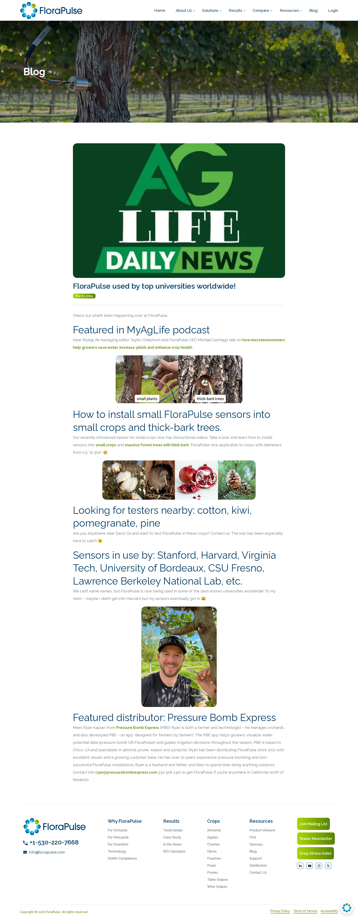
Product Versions (262, 830)
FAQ (252, 837)
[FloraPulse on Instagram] (319, 866)
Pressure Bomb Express (137, 727)
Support (255, 858)
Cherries (213, 844)
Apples (212, 837)
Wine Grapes (217, 887)
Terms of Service (305, 911)
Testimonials (173, 830)
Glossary (256, 844)
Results (235, 10)
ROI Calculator (174, 851)
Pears (211, 865)
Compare (261, 10)
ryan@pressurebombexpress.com (126, 772)
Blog (313, 10)
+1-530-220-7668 (54, 842)
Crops (213, 821)
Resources (289, 10)
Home (159, 10)
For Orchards (117, 830)
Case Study (172, 837)
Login (333, 10)
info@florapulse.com (46, 852)
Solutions (210, 10)
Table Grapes (217, 880)
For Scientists (118, 844)
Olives (212, 851)
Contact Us (258, 872)
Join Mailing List (313, 824)
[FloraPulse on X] (328, 866)
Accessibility (329, 911)
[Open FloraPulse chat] (347, 908)
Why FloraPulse (125, 821)
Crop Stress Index (315, 853)
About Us (184, 10)
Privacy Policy (280, 911)
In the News (172, 844)
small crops (106, 445)
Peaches (214, 858)
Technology (117, 851)
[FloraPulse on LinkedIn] (300, 866)
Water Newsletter (316, 838)
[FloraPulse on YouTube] (309, 866)
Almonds (214, 830)
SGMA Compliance (122, 858)
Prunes (212, 872)
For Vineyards (118, 837)
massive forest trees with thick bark (157, 445)
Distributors (258, 865)
